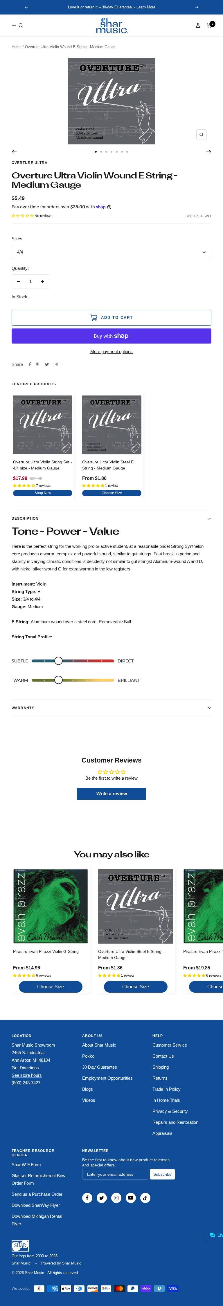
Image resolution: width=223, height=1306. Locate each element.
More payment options (111, 351)
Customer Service (169, 1045)
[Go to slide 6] (122, 152)
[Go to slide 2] (101, 152)
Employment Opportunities (107, 1078)
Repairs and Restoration (175, 1122)
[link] (111, 25)
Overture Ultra (30, 163)
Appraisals (162, 1133)
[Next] (208, 152)
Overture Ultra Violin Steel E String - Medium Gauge (108, 465)
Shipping (160, 1067)
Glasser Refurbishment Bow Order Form (38, 1179)
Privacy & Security (170, 1111)
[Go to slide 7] (127, 152)
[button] (21, 25)
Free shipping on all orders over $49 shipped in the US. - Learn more (111, 7)
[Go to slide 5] (117, 152)
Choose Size (112, 493)
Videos (88, 1100)
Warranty (23, 708)
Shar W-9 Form (26, 1164)
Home (16, 47)
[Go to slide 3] (106, 152)
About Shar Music (99, 1045)
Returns (160, 1078)
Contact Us (163, 1056)
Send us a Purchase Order (37, 1194)
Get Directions (25, 1067)
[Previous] (14, 152)
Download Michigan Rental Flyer (37, 1220)
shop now (43, 493)
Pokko (88, 1056)
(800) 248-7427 (26, 1082)
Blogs (87, 1089)
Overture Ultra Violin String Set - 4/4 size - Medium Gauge (42, 465)
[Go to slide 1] (96, 152)
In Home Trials (166, 1100)
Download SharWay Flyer (36, 1205)
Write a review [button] (111, 793)
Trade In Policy (166, 1089)
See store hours (27, 1075)
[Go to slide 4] (111, 152)
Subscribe (162, 1174)
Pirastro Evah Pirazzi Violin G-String (46, 951)
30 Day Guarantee (99, 1067)
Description (25, 518)
